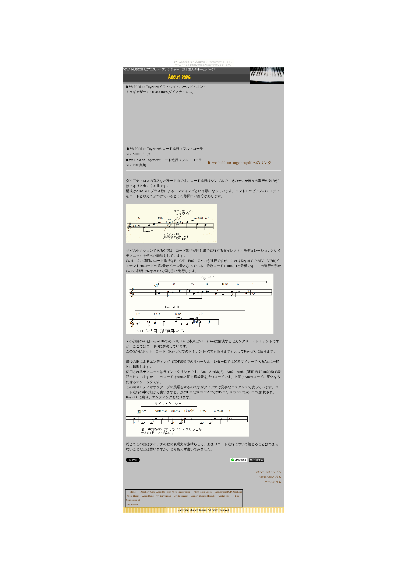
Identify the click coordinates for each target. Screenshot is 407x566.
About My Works (148, 492)
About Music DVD (223, 492)
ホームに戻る (273, 481)
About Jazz (237, 492)
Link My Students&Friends (203, 496)
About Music (147, 496)
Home (132, 492)
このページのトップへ (267, 471)
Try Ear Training (163, 496)
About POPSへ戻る (270, 476)
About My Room (163, 492)
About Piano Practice (181, 492)
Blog (237, 496)
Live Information (181, 496)
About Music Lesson (203, 492)
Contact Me (224, 496)
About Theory (133, 496)
